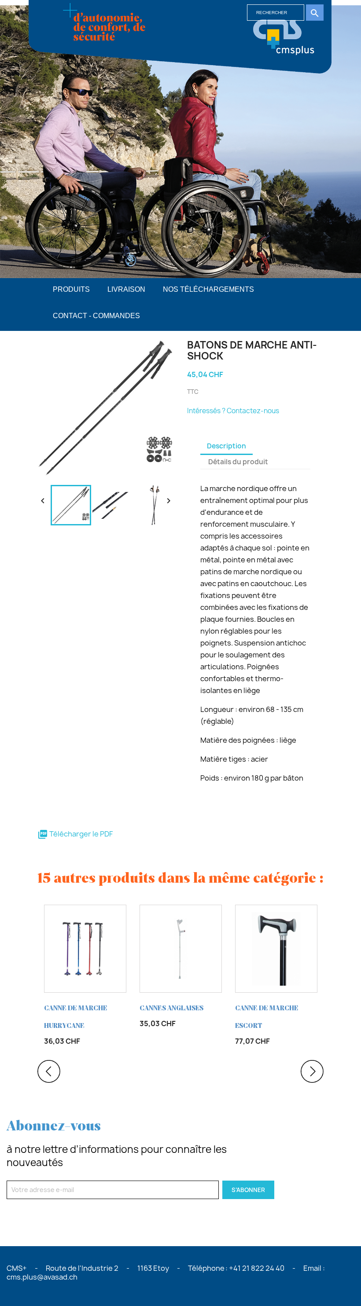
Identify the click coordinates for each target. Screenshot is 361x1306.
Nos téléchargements (208, 289)
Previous (48, 1071)
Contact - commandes (96, 315)
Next (312, 1071)
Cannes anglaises (171, 1008)
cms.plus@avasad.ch (42, 1277)
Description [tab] (226, 446)
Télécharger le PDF (75, 834)
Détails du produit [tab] (238, 461)
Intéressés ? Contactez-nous (233, 410)
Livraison (126, 289)
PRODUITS (71, 289)
